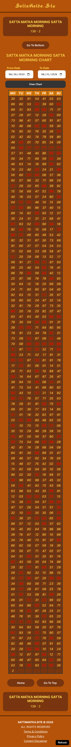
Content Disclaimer (35, 740)
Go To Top (50, 682)
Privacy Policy (35, 736)
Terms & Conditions (36, 731)
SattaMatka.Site (35, 6)
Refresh (62, 742)
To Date (44, 68)
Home (21, 682)
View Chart (35, 84)
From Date (13, 68)
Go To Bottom (35, 45)
